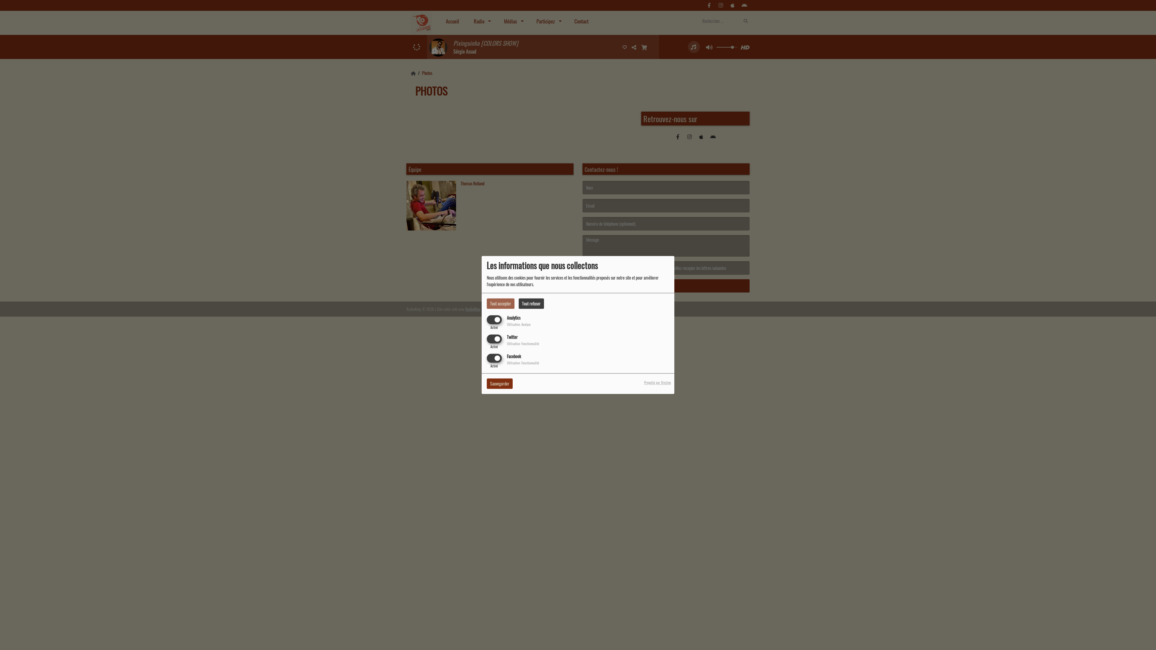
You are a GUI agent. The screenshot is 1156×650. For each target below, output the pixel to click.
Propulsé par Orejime (657, 382)
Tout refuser (531, 303)
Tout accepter (500, 303)
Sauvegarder (499, 384)
